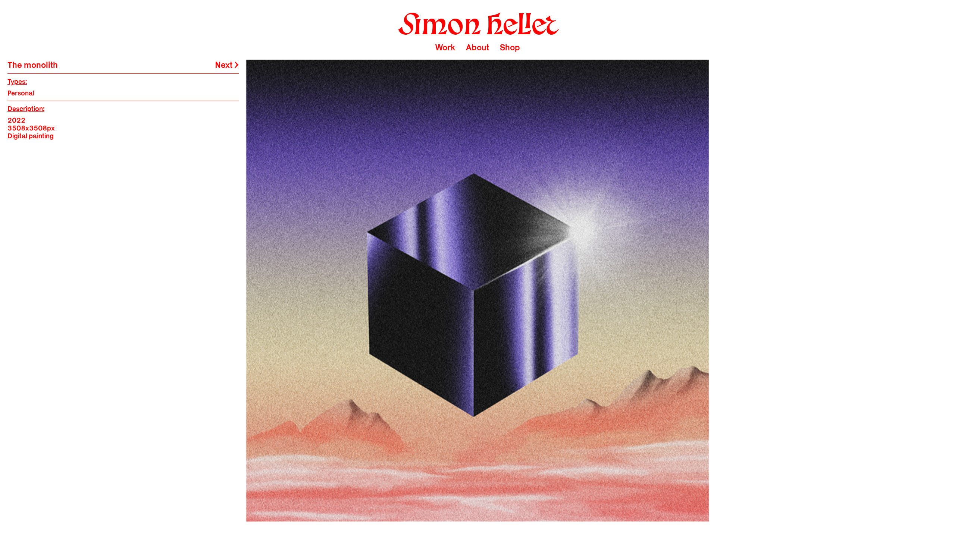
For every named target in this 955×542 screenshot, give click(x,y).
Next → (227, 65)
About (477, 47)
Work (445, 47)
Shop (510, 47)
